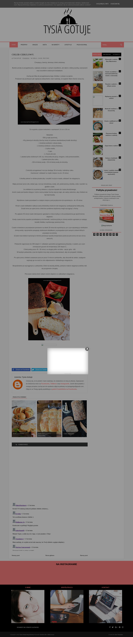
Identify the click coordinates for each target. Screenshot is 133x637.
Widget (70, 373)
